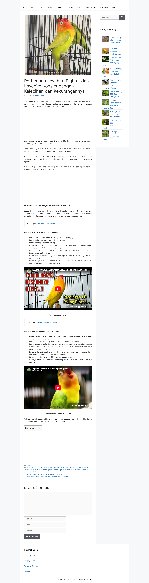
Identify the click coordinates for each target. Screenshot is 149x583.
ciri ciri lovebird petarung (34, 467)
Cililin (79, 7)
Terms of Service (31, 566)
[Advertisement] (58, 124)
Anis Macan (104, 7)
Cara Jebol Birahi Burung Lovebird (49, 224)
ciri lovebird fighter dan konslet (67, 467)
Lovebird (70, 7)
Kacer (60, 7)
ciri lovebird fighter (50, 467)
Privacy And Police (31, 561)
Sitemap (27, 571)
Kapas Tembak (90, 7)
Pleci (41, 7)
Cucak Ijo (115, 7)
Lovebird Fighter (58, 470)
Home (24, 7)
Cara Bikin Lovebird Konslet (46, 323)
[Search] (122, 17)
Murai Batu (50, 7)
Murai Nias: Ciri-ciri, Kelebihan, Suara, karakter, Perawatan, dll (47, 476)
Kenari (32, 7)
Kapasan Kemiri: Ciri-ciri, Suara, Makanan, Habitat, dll (44, 474)
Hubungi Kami (30, 556)
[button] (37, 428)
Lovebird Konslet (70, 470)
